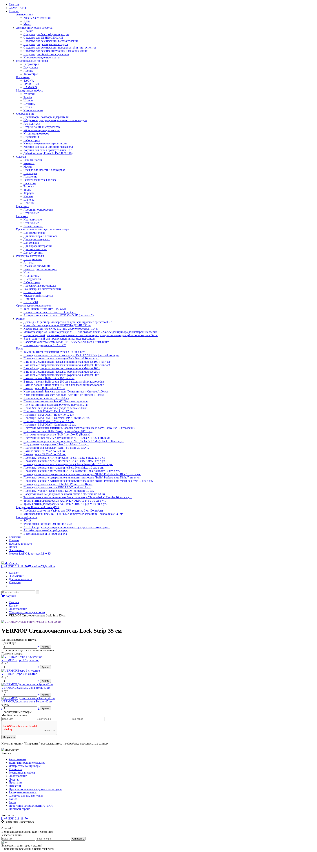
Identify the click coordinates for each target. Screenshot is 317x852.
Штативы (29, 103)
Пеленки (28, 203)
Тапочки (28, 186)
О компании (16, 550)
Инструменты (32, 279)
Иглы (26, 272)
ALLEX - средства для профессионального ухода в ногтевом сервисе (66, 527)
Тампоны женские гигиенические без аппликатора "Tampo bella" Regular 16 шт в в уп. (77, 497)
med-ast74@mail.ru (43, 566)
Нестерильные (32, 219)
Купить (45, 646)
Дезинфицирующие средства (34, 27)
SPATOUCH (31, 83)
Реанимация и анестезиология (42, 288)
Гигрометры (31, 64)
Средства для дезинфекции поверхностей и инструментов (59, 47)
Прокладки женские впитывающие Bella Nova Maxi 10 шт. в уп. (63, 467)
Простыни (22, 206)
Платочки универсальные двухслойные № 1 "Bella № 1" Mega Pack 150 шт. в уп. (73, 441)
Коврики (28, 163)
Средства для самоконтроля (33, 305)
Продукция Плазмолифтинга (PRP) (38, 507)
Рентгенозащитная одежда (40, 179)
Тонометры (30, 74)
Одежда (21, 156)
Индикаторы (31, 275)
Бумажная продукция (36, 265)
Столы (27, 107)
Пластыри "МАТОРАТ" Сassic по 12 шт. (48, 421)
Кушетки (29, 93)
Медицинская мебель (29, 90)
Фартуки (28, 193)
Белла (19, 348)
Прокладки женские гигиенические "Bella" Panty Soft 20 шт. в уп (64, 457)
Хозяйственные (33, 226)
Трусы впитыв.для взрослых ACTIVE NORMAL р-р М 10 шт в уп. (65, 503)
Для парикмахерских (36, 239)
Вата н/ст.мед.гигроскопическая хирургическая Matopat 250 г (61, 371)
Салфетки (29, 183)
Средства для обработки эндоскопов (46, 54)
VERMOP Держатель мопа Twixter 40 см (26, 701)
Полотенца (30, 176)
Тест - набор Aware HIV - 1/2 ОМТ (45, 308)
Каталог (14, 11)
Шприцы (29, 298)
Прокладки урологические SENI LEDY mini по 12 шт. (57, 487)
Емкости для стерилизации (40, 269)
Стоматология (32, 292)
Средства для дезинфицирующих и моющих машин (55, 50)
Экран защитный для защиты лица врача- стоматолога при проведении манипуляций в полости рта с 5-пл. (90, 335)
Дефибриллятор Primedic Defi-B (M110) (47, 153)
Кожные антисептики (37, 17)
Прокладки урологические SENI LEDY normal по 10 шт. (58, 490)
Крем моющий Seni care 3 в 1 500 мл (46, 398)
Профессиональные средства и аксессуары (43, 229)
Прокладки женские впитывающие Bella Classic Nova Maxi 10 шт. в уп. (68, 464)
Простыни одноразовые (38, 209)
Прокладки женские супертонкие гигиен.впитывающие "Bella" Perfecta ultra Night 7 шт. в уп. (81, 477)
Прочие (28, 31)
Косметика (23, 77)
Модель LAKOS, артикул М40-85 (30, 553)
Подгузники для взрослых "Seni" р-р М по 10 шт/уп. (56, 444)
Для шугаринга (33, 252)
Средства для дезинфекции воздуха (45, 44)
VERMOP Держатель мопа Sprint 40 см (25, 687)
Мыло (27, 24)
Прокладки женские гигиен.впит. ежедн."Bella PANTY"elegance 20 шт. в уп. (71, 355)
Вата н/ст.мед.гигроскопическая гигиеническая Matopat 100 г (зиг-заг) (67, 361)
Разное (20, 318)
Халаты (28, 196)
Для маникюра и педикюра (40, 236)
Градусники (30, 67)
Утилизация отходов (36, 133)
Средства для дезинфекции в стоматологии (50, 40)
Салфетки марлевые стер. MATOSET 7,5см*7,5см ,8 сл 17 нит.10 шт (66, 341)
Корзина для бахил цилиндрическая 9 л (48, 146)
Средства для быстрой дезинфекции (46, 34)
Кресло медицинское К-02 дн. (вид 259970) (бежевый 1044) (60, 328)
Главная (14, 4)
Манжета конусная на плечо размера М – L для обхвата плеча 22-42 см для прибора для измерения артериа (90, 331)
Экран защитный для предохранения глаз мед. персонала (59, 338)
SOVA (27, 520)
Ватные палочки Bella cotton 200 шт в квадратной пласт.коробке (63, 381)
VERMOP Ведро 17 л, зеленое (20, 660)
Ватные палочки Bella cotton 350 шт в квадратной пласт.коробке (63, 384)
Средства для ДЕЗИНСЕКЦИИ (43, 37)
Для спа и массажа (35, 249)
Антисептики (24, 14)
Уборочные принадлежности (41, 130)
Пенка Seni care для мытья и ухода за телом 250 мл (55, 408)
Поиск (13, 546)
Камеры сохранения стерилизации (45, 143)
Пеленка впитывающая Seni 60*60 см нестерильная (55, 401)
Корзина (14, 540)
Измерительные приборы (32, 60)
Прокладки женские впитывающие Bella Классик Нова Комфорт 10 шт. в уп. (71, 470)
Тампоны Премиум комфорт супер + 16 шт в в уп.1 (55, 351)
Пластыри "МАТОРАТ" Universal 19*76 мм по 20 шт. (56, 417)
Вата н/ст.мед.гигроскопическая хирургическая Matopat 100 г (61, 368)
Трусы (27, 189)
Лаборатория (31, 140)
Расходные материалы (30, 255)
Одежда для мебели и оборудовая (44, 169)
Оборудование (25, 113)
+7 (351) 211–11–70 (15, 566)
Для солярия (31, 242)
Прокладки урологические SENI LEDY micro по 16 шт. (57, 484)
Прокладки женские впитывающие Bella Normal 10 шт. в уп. (61, 358)
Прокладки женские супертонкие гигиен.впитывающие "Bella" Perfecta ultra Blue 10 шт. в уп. (82, 474)
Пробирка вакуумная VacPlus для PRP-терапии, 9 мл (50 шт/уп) (63, 510)
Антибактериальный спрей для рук (45, 530)
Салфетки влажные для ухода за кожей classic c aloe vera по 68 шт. (64, 494)
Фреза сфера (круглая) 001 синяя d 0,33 (47, 523)
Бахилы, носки (32, 160)
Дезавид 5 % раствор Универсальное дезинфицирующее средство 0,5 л (67, 322)
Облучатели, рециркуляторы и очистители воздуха (55, 120)
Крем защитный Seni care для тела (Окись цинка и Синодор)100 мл (65, 391)
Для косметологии (34, 232)
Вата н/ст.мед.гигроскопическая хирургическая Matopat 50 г (61, 374)
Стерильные (31, 212)
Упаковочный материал (38, 295)
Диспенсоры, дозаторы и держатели (46, 117)
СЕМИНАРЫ (17, 7)
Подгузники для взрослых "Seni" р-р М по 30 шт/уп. (56, 447)
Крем (26, 21)
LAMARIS (30, 87)
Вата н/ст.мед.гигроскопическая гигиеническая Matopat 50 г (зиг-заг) (66, 365)
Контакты (15, 537)
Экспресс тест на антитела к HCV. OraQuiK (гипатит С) (58, 315)
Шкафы (28, 100)
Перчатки (22, 216)
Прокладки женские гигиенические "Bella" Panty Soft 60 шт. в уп (64, 460)
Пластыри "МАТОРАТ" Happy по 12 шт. (48, 414)
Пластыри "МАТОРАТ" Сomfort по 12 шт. (49, 424)
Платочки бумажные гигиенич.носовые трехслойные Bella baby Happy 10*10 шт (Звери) (78, 427)
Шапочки (29, 199)
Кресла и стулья (33, 110)
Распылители (31, 123)
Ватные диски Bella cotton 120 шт (44, 388)
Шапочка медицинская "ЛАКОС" (44, 345)
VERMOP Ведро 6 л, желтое (19, 673)
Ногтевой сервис (26, 517)
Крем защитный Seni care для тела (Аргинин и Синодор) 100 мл (63, 394)
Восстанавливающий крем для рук (45, 533)
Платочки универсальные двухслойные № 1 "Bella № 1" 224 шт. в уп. (66, 437)
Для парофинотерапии (37, 245)
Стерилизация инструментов (41, 126)
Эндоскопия (31, 136)
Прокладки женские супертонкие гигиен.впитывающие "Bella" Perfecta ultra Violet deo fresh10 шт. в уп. (88, 480)
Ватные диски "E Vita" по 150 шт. (44, 454)
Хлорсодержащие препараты (41, 57)
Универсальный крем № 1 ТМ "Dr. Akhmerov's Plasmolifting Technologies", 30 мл (73, 513)
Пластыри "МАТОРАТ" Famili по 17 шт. (48, 411)
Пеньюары (30, 173)
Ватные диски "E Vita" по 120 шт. (44, 451)
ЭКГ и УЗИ (30, 302)
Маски (27, 166)
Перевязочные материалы (39, 285)
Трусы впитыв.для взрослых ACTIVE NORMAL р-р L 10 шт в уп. (64, 500)
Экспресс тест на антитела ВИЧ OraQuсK (49, 312)
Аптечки (28, 262)
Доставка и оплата (20, 543)
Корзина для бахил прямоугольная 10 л (47, 150)
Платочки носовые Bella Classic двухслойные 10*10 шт (57, 431)
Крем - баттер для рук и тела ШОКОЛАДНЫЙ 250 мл (57, 325)
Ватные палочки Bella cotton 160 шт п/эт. (48, 378)
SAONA (28, 80)
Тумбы (27, 97)
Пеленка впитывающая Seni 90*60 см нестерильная (55, 404)
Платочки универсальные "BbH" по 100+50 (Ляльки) (56, 434)
